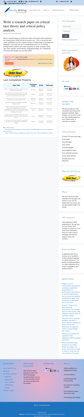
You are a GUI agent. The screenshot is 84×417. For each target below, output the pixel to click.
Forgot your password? (69, 40)
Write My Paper (9, 127)
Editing (7, 388)
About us (46, 10)
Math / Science (10, 382)
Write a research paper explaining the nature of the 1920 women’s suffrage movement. (29, 133)
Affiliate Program (74, 10)
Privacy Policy (47, 416)
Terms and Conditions (38, 416)
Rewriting (8, 376)
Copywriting (8, 379)
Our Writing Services (58, 10)
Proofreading (9, 385)
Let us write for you (34, 10)
